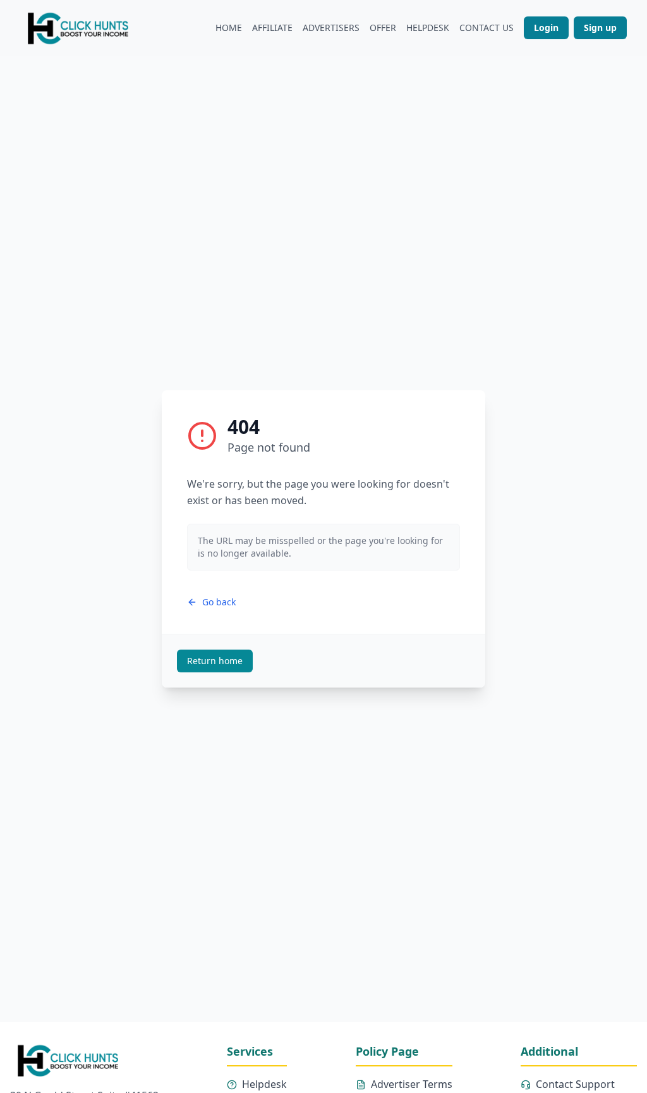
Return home (215, 661)
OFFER (383, 28)
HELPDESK (427, 28)
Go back (219, 602)
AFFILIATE (272, 28)
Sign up (600, 28)
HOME (228, 28)
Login (546, 28)
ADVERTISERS (331, 28)
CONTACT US (486, 28)
